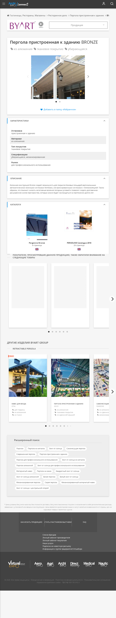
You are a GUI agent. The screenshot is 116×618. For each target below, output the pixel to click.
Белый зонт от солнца (69, 477)
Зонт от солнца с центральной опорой (32, 488)
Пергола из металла (36, 448)
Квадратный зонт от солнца (67, 471)
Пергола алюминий (24, 465)
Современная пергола (25, 454)
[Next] (88, 76)
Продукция (77, 25)
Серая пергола (51, 482)
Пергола (19, 448)
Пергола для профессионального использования (37, 460)
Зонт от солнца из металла (73, 460)
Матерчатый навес (24, 471)
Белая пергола (49, 477)
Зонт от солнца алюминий (27, 477)
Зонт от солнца (55, 448)
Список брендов (49, 535)
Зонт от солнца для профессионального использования (60, 465)
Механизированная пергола (28, 482)
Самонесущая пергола (75, 448)
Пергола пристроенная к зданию (53, 454)
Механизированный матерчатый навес (78, 482)
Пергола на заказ (44, 471)
